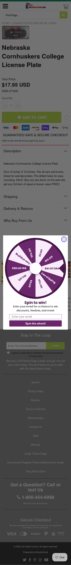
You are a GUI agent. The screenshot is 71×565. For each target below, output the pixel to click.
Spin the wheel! (35, 323)
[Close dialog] (64, 239)
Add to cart (35, 196)
